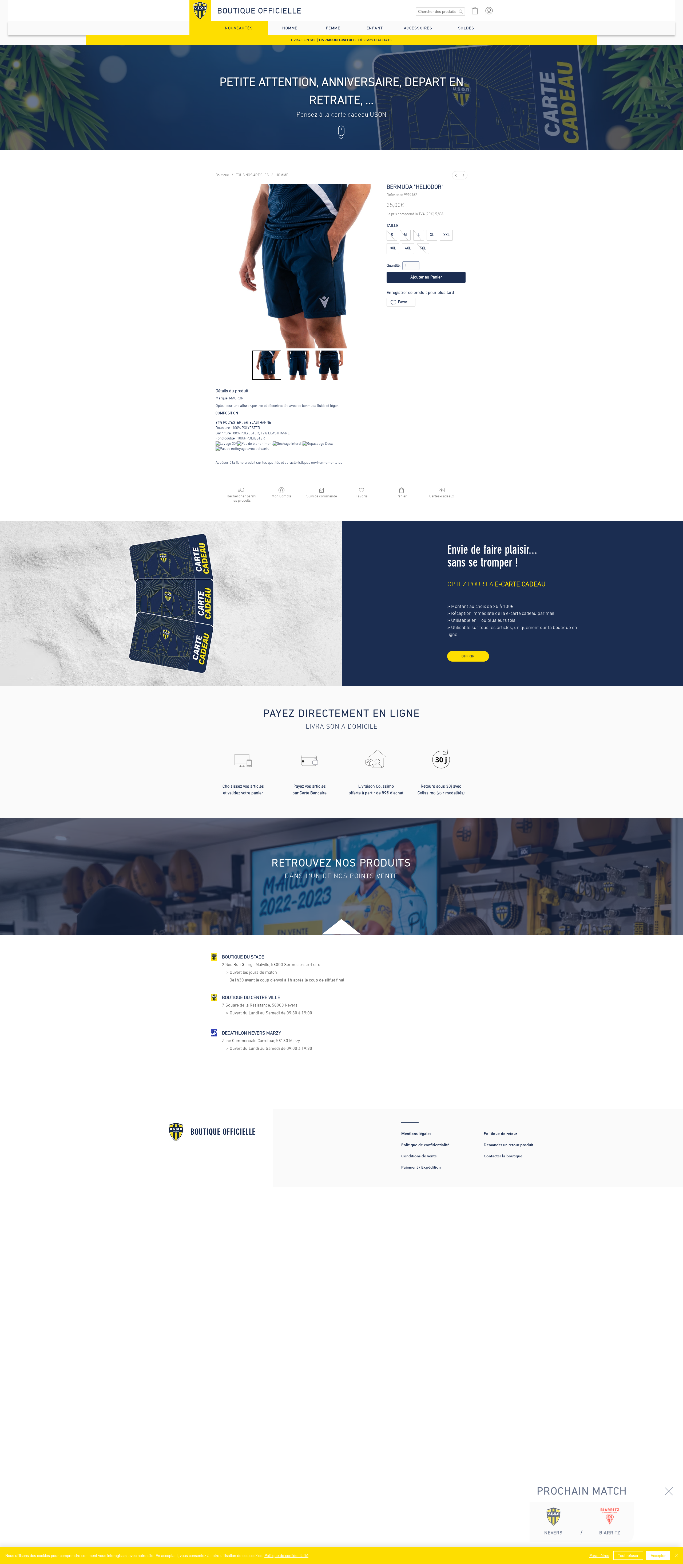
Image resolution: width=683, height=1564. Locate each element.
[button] (669, 1486)
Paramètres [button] (599, 1555)
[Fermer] (676, 1555)
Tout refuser (628, 1555)
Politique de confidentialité (286, 1555)
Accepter (658, 1555)
